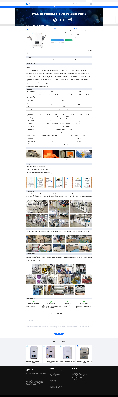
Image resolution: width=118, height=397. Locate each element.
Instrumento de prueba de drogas (56, 387)
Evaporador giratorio (53, 373)
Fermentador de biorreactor (55, 374)
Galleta (35, 386)
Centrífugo (52, 379)
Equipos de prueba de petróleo (55, 391)
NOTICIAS (46, 6)
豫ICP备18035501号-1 (29, 387)
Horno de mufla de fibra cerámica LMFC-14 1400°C (84, 362)
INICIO (28, 6)
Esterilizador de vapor (54, 377)
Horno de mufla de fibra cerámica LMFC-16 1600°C (67, 362)
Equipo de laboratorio (54, 385)
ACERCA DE (70, 6)
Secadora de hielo (53, 375)
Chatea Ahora (68, 40)
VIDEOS (64, 6)
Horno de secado (53, 381)
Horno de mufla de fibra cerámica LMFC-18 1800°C (33, 362)
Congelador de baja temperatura (56, 383)
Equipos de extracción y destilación (56, 370)
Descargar (89, 50)
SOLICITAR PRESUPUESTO (76, 379)
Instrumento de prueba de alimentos (56, 388)
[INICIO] (29, 4)
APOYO (59, 6)
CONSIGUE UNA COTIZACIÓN (57, 40)
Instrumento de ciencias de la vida (56, 386)
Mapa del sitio (40, 386)
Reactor (51, 371)
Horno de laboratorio (40, 25)
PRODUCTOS (34, 6)
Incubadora (52, 382)
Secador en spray (53, 376)
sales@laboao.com (81, 0)
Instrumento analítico (54, 389)
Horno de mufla (48, 25)
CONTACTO (76, 6)
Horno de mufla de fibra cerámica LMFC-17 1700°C (50, 362)
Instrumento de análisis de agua (55, 392)
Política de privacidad (30, 386)
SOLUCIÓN (41, 6)
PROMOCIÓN (53, 6)
